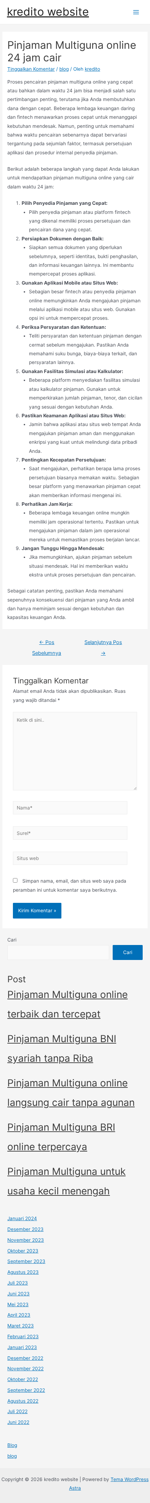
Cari (11, 940)
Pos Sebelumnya (46, 644)
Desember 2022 (25, 1358)
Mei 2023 (18, 1304)
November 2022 (25, 1368)
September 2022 (26, 1390)
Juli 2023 (17, 1283)
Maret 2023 (20, 1325)
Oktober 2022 (22, 1379)
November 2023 (25, 1240)
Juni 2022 (18, 1422)
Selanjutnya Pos (103, 644)
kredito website (48, 11)
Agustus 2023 (23, 1272)
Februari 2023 (23, 1336)
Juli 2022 (17, 1411)
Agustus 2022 (22, 1401)
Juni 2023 (18, 1293)
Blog (12, 1445)
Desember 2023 (25, 1229)
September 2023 (26, 1261)
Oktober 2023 (22, 1251)
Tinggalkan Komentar (31, 69)
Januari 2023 (22, 1347)
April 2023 (18, 1315)
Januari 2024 (22, 1218)
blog (64, 69)
